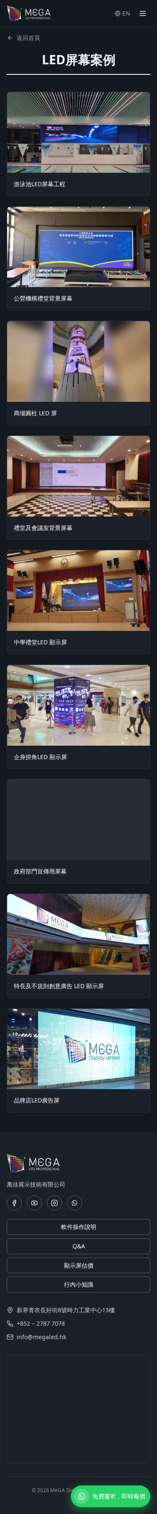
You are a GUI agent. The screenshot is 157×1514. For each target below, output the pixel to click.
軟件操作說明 (78, 1227)
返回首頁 (28, 38)
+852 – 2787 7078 (41, 1323)
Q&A (78, 1246)
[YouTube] (34, 1203)
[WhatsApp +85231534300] (74, 1203)
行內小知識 (78, 1284)
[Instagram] (54, 1203)
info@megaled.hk (41, 1337)
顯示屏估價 (78, 1265)
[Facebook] (14, 1203)
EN (126, 13)
